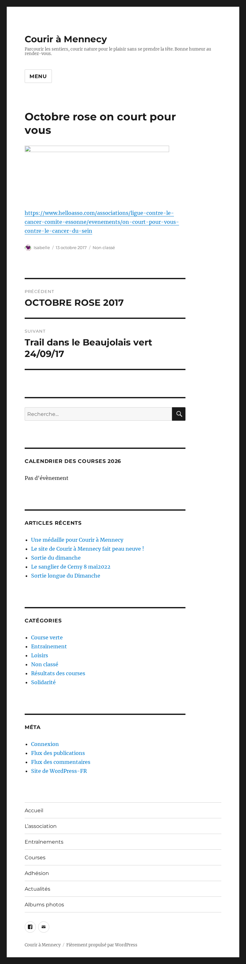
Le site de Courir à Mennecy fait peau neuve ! (87, 549)
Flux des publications (58, 753)
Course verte (47, 637)
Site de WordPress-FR (59, 771)
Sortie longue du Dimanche (65, 575)
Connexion (45, 744)
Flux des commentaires (60, 762)
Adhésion (37, 873)
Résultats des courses (58, 673)
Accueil (34, 810)
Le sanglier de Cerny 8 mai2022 (71, 566)
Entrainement (49, 646)
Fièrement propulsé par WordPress (101, 945)
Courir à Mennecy (66, 39)
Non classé (104, 247)
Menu (38, 76)
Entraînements (44, 842)
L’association (41, 826)
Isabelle (42, 247)
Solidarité (43, 682)
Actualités (37, 889)
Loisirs (39, 655)
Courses (35, 858)
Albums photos (44, 905)
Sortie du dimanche (56, 558)
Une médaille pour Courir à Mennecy (77, 540)
